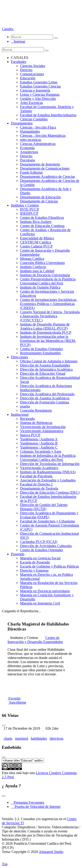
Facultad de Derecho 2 (36, 484)
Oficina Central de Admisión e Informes (48, 361)
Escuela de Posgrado (35, 562)
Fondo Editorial (31, 172)
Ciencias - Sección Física (38, 127)
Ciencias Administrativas (38, 144)
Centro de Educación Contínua (42, 226)
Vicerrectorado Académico (39, 468)
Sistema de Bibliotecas (36, 423)
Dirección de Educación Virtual (42, 373)
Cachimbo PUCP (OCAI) (38, 542)
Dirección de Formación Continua (44, 402)
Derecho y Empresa (34, 570)
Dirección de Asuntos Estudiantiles (45, 365)
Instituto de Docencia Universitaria (45, 275)
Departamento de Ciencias (39, 201)
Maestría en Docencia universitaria (45, 591)
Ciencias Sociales (32, 66)
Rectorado (27, 419)
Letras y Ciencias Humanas (39, 94)
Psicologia (27, 160)
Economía (27, 148)
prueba (25, 406)
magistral (21, 738)
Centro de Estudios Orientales (41, 349)
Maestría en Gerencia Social (40, 558)
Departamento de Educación (40, 197)
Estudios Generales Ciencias (40, 86)
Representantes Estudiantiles (40, 353)
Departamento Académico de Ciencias (47, 176)
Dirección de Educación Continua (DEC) (49, 492)
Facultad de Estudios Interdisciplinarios (48, 115)
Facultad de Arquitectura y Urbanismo (47, 521)
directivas (56, 738)
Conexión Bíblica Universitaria (42, 263)
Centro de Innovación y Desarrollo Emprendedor (35, 640)
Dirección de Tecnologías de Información (49, 464)
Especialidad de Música (37, 238)
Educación (27, 78)
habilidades (39, 738)
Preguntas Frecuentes (27, 802)
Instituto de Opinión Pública (40, 287)
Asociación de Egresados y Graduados (48, 480)
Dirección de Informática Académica (46, 369)
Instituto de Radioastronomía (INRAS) (48, 472)
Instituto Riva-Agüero (35, 222)
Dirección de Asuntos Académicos (44, 398)
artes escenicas (30, 140)
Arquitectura (29, 152)
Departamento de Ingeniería (40, 164)
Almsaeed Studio (51, 852)
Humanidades (30, 131)
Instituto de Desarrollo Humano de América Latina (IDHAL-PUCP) (45, 326)
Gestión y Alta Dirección (38, 99)
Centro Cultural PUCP (36, 246)
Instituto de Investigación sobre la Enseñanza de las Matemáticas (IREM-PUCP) (48, 341)
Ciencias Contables (34, 119)
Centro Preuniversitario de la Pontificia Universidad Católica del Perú (48, 281)
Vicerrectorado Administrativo (41, 431)
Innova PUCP (30, 435)
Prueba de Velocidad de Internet (36, 807)
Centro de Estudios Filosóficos (42, 218)
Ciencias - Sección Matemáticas (43, 135)
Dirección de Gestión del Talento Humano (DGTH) (43, 507)
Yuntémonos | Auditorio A (39, 439)
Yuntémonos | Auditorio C (39, 447)
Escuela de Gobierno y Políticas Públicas (49, 566)
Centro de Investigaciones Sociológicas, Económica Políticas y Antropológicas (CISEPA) (48, 304)
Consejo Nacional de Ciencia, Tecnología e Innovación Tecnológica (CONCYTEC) (50, 316)
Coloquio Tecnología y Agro (40, 451)
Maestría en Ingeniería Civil (40, 603)
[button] (8, 29)
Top (5, 864)
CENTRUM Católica (35, 242)
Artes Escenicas (31, 103)
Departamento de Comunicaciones (44, 168)
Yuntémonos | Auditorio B (39, 443)
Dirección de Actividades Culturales (46, 546)
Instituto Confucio (33, 267)
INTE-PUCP (29, 209)
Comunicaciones (32, 74)
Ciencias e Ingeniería (35, 90)
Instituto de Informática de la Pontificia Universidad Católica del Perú (48, 458)
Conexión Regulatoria (36, 410)
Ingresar (18, 41)
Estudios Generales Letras (38, 82)
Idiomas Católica (32, 259)
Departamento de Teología (39, 488)
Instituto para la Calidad (37, 271)
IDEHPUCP (29, 213)
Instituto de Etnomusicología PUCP (45, 332)
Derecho (26, 70)
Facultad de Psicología (36, 476)
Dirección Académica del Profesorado (47, 394)
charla (8, 738)
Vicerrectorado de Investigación (43, 427)
